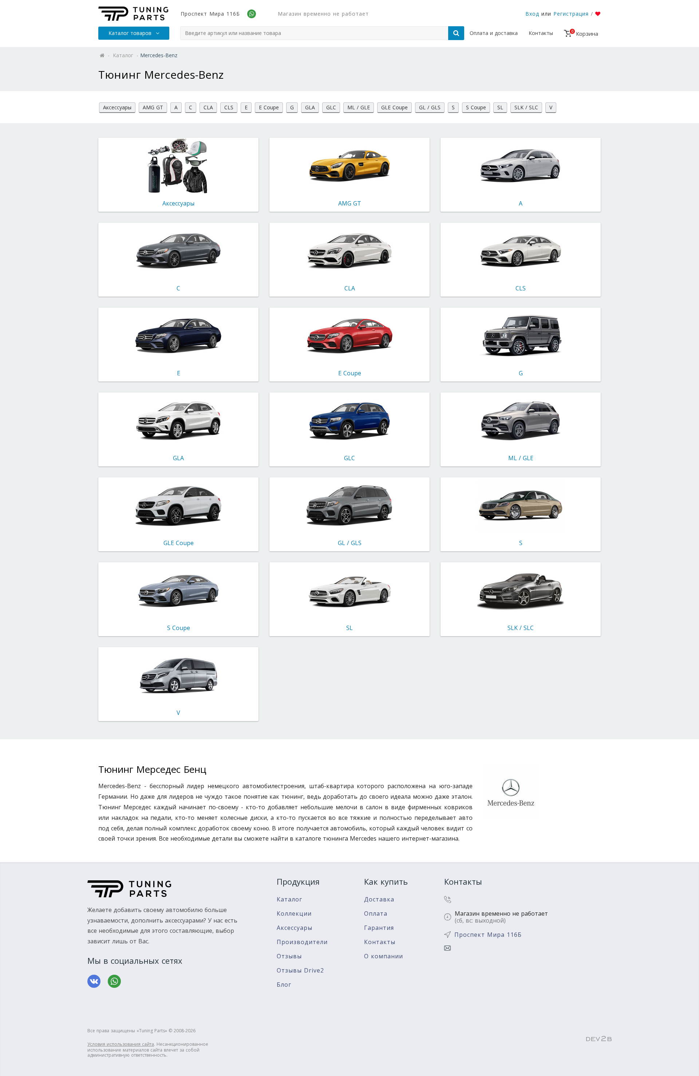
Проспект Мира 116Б (210, 13)
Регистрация (571, 13)
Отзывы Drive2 (300, 970)
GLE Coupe (394, 107)
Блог (284, 984)
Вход (532, 13)
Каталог (289, 899)
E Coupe (269, 107)
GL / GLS (430, 107)
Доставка (379, 899)
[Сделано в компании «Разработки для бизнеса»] (599, 1039)
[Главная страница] (133, 14)
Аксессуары (117, 107)
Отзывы (289, 956)
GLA (310, 107)
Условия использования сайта (120, 1044)
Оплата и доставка (494, 33)
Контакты (541, 33)
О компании (383, 956)
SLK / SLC (526, 107)
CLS (228, 107)
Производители (302, 942)
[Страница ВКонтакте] (93, 981)
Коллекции (294, 913)
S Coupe (476, 107)
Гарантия (379, 927)
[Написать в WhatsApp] (114, 981)
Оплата (375, 913)
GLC (331, 107)
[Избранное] (598, 14)
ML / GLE (358, 107)
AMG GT (153, 107)
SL (500, 107)
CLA (208, 107)
